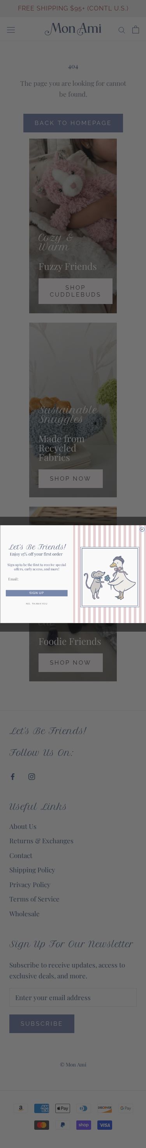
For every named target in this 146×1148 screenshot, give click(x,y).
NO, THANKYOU (36, 604)
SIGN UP (36, 593)
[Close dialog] (142, 529)
